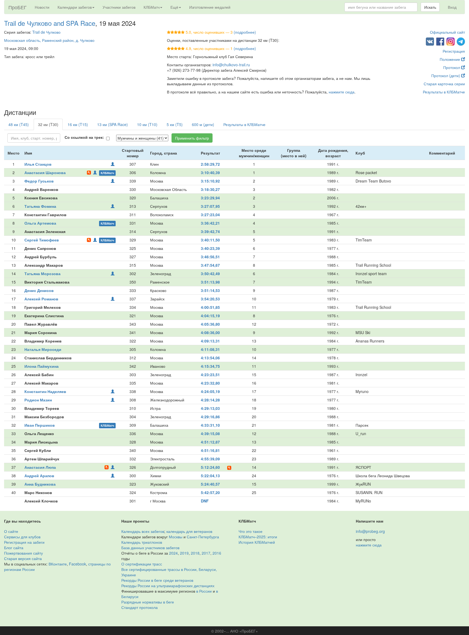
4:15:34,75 (210, 366)
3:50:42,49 (210, 273)
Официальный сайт (447, 32)
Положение (450, 59)
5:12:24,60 (210, 467)
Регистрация (454, 51)
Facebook (77, 564)
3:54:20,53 (210, 298)
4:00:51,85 (210, 307)
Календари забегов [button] (75, 7)
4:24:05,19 (210, 391)
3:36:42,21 (210, 223)
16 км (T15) (78, 124)
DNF (205, 501)
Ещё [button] (174, 7)
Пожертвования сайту (23, 553)
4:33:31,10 (210, 425)
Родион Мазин (38, 400)
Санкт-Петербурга (203, 536)
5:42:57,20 (210, 492)
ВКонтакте (58, 564)
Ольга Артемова (40, 223)
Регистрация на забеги (24, 542)
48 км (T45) (18, 124)
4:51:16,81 (210, 450)
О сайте (11, 531)
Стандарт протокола (139, 607)
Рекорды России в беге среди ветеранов (157, 580)
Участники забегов (119, 7)
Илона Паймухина (41, 366)
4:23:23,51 (210, 374)
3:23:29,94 (210, 197)
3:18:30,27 (210, 189)
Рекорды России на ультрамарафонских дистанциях (167, 585)
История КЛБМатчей (257, 542)
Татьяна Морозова (42, 273)
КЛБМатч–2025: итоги (258, 536)
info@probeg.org (370, 531)
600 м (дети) (203, 124)
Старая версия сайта (23, 558)
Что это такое (250, 531)
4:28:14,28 (210, 400)
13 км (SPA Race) (112, 124)
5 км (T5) (175, 124)
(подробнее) (245, 32)
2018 (195, 553)
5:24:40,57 (210, 484)
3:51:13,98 (210, 282)
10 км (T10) (147, 124)
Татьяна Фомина (40, 206)
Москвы (175, 536)
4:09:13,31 (210, 341)
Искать (430, 7)
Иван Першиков (39, 425)
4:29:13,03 (210, 408)
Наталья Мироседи (42, 349)
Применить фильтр (192, 138)
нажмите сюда (341, 92)
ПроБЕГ (17, 7)
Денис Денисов (39, 290)
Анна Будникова (40, 484)
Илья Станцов (38, 164)
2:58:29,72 (210, 164)
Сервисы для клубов (22, 536)
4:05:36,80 (210, 324)
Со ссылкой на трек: (84, 137)
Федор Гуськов (39, 181)
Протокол (452, 67)
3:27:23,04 (210, 214)
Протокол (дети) (446, 75)
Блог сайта (13, 547)
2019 (184, 553)
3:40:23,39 (210, 248)
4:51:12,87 (210, 442)
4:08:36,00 (210, 332)
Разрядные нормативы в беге (147, 602)
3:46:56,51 (210, 256)
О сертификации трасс (141, 564)
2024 (173, 553)
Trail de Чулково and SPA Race (49, 23)
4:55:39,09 (210, 458)
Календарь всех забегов (142, 531)
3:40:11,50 (210, 240)
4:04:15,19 (210, 315)
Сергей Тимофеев (41, 240)
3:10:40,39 (210, 172)
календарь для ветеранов (189, 531)
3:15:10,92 (210, 181)
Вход (452, 7)
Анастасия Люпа (40, 467)
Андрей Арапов (39, 475)
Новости (42, 7)
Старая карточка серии (444, 83)
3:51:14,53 (210, 290)
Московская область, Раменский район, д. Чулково (49, 40)
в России (204, 591)
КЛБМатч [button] (152, 7)
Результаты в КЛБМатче (444, 92)
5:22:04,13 (210, 475)
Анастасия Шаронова (45, 172)
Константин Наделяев (45, 391)
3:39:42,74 (210, 231)
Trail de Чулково (46, 32)
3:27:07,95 (210, 206)
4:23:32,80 (210, 383)
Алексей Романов (41, 298)
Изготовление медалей (209, 7)
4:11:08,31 (210, 349)
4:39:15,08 (210, 433)
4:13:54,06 (210, 357)
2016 (217, 553)
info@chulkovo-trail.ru (231, 64)
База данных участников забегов (150, 547)
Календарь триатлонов (141, 542)
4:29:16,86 (210, 416)
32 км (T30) (48, 124)
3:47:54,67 (210, 265)
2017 (206, 553)
